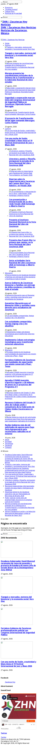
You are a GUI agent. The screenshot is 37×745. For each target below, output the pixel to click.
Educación (9, 273)
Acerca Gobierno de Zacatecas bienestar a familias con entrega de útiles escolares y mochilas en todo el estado (20, 286)
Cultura (8, 129)
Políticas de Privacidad (13, 13)
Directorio (9, 8)
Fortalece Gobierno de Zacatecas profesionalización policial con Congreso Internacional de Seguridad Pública (20, 470)
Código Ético (9, 11)
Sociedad (8, 442)
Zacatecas (8, 446)
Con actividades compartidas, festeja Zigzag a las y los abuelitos (18, 324)
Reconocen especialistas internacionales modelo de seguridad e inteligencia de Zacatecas (19, 488)
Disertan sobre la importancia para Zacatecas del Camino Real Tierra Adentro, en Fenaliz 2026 (22, 182)
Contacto (8, 448)
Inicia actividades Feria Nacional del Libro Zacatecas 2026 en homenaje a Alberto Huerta (22, 263)
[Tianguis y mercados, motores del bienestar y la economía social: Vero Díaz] (20, 49)
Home (7, 43)
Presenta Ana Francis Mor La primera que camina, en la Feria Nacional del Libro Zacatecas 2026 (22, 243)
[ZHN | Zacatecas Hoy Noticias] (12, 40)
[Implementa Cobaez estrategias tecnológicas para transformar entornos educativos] (20, 336)
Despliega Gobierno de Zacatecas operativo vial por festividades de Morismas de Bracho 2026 (17, 494)
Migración (8, 350)
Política (7, 45)
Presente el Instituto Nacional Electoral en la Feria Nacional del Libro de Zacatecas (22, 223)
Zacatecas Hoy (10, 682)
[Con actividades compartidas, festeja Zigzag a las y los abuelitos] (20, 318)
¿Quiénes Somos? (11, 10)
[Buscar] (1, 2)
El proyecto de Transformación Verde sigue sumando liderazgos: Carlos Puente (20, 120)
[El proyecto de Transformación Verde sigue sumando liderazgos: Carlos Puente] (20, 114)
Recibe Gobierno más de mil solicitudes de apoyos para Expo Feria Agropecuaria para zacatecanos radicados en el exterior (19, 429)
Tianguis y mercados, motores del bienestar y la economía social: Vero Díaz (20, 55)
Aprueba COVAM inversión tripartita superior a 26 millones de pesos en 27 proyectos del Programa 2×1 (19, 383)
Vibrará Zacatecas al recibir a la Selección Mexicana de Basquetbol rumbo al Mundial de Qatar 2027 (20, 513)
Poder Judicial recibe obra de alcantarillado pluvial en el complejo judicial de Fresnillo (18, 500)
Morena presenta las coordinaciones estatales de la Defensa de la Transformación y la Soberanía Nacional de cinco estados (19, 77)
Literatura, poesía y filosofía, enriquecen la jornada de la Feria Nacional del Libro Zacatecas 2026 (22, 162)
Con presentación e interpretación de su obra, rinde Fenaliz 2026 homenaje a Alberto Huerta (22, 202)
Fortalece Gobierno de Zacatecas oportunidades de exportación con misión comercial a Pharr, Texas (20, 363)
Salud (7, 440)
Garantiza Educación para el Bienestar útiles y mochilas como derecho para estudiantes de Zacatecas (20, 306)
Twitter (4, 733)
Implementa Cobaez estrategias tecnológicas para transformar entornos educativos (20, 342)
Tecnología (9, 444)
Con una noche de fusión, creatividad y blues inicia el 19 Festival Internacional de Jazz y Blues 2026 (19, 141)
